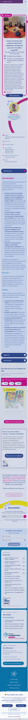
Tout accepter (7, 705)
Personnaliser (14, 709)
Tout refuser (21, 705)
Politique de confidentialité (14, 716)
